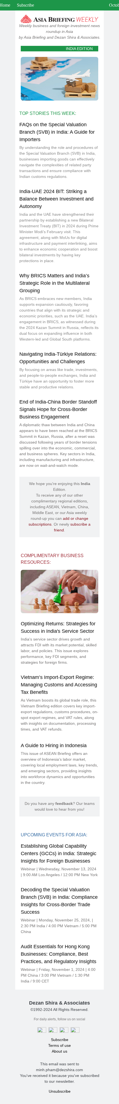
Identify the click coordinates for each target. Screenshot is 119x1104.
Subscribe (25, 5)
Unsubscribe (60, 1091)
